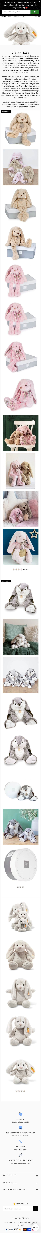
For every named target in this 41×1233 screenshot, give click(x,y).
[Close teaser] (31, 1223)
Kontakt (20, 1225)
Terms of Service (9, 1222)
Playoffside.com (23, 1218)
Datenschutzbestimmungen (27, 1222)
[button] (9, 17)
